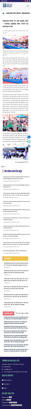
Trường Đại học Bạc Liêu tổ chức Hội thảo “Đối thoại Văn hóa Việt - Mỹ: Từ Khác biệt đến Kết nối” (16, 227)
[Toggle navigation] (28, 5)
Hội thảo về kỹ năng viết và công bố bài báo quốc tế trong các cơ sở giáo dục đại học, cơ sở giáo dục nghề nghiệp (16, 235)
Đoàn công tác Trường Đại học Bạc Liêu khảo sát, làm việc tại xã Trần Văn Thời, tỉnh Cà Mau (16, 202)
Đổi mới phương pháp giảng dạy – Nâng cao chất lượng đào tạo (14, 250)
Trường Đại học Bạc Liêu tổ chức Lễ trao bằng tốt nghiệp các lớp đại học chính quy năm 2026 (16, 186)
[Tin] (15, 260)
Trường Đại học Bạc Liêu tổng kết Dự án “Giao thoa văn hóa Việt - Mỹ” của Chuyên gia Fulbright (16, 218)
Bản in (4, 166)
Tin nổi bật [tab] (8, 313)
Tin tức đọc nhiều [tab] (22, 313)
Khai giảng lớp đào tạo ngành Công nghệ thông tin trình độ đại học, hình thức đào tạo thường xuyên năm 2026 (16, 210)
